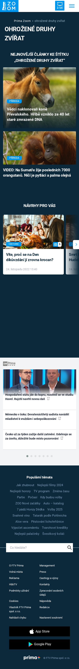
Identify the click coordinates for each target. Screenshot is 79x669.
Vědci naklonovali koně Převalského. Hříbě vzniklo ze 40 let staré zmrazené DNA (38, 114)
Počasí (32, 497)
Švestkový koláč (53, 534)
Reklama (14, 578)
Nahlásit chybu (17, 617)
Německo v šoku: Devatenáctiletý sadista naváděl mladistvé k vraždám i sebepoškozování (37, 416)
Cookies (13, 601)
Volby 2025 (54, 509)
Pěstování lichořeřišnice (47, 521)
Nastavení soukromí (51, 617)
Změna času (61, 491)
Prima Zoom (22, 21)
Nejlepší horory (20, 491)
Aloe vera (21, 521)
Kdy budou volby (51, 497)
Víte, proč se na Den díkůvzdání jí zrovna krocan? (29, 257)
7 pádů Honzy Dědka (30, 509)
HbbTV (13, 584)
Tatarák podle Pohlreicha (49, 515)
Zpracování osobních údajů (51, 592)
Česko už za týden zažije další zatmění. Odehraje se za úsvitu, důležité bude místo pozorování (38, 436)
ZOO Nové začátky (27, 503)
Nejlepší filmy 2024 (50, 485)
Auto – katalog (53, 503)
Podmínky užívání (19, 590)
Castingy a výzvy (49, 578)
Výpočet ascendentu (25, 528)
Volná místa (16, 571)
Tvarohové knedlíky (55, 528)
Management (47, 565)
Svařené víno (21, 515)
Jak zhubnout (25, 485)
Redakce (45, 607)
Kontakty (45, 584)
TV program (42, 491)
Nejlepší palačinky (27, 534)
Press (43, 571)
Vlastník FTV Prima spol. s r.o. (20, 609)
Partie (21, 497)
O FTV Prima (16, 565)
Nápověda (45, 601)
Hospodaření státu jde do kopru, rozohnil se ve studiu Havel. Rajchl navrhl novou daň (39, 397)
